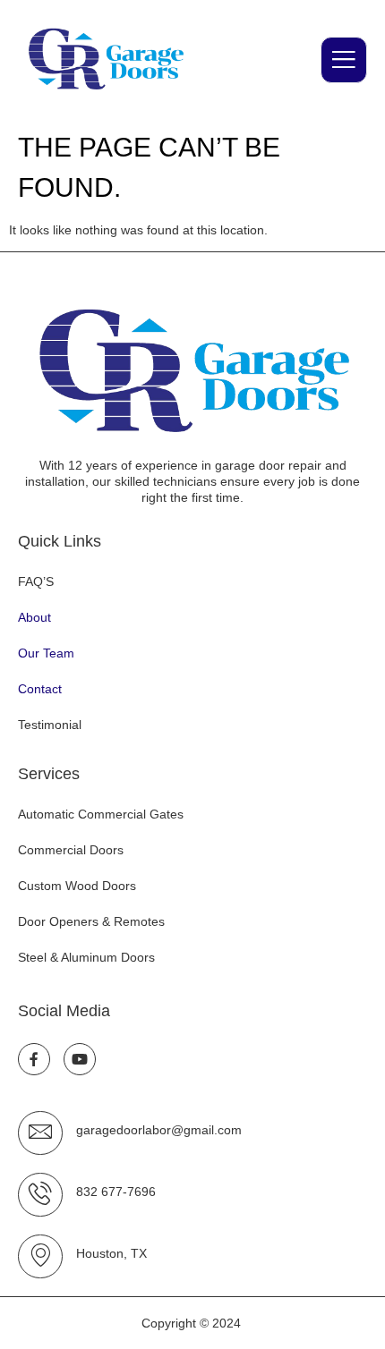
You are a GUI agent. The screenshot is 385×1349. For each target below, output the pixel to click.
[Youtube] (80, 1059)
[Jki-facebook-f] (34, 1059)
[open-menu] (344, 60)
